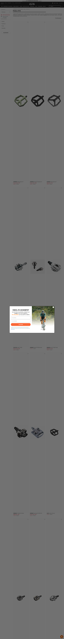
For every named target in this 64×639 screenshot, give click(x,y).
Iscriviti (21, 324)
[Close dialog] (53, 307)
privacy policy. (13, 329)
